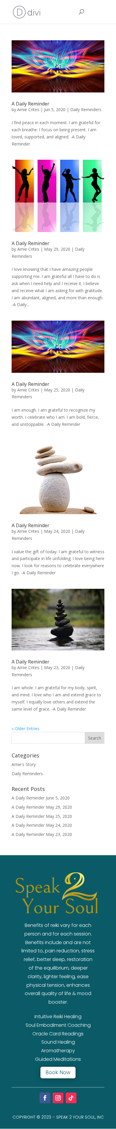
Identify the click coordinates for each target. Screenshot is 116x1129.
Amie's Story (24, 764)
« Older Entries (26, 728)
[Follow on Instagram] (58, 1098)
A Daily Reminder (30, 103)
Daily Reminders (85, 109)
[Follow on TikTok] (71, 1098)
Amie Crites (28, 109)
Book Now (58, 1072)
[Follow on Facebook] (45, 1098)
